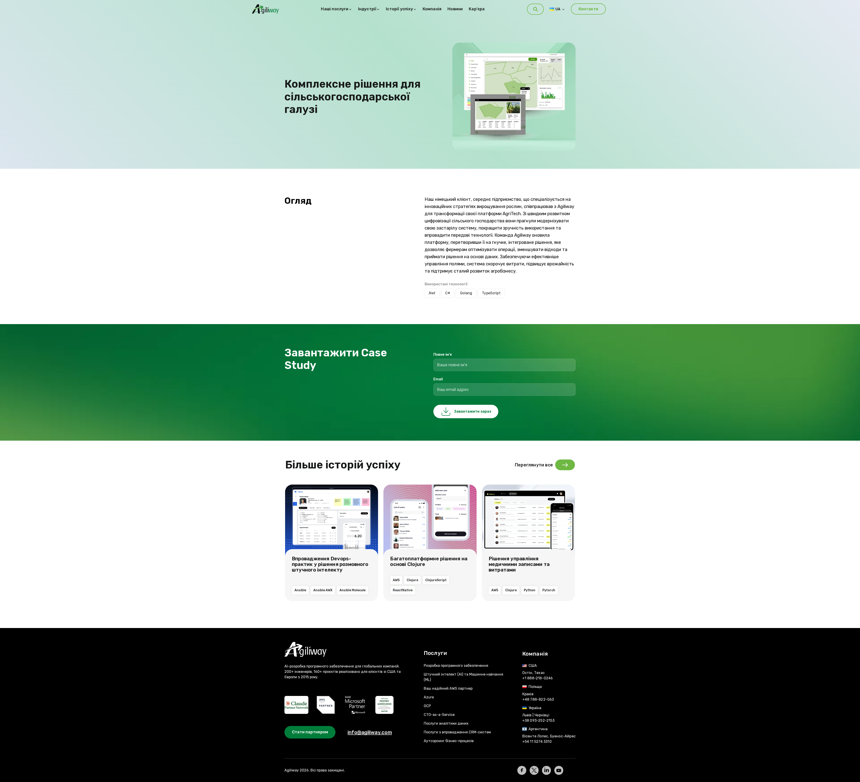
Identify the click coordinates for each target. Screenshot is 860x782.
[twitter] (534, 770)
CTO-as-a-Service (439, 715)
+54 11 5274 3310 (537, 741)
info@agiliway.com (370, 732)
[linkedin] (546, 770)
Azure (429, 697)
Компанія (432, 9)
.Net (431, 293)
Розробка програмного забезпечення (456, 665)
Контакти (588, 8)
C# (447, 293)
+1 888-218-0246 (537, 678)
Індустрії (367, 9)
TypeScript (491, 293)
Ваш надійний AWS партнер (448, 688)
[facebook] (521, 770)
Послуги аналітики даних (446, 723)
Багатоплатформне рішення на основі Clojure (428, 561)
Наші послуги (334, 9)
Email (438, 379)
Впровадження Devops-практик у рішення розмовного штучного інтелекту (330, 564)
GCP (427, 706)
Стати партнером (310, 732)
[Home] (345, 649)
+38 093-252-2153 (538, 720)
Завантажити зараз (472, 411)
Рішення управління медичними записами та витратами (519, 564)
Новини (455, 9)
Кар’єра (477, 9)
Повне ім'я (442, 354)
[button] (535, 9)
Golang (466, 293)
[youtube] (558, 770)
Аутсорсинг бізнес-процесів (449, 741)
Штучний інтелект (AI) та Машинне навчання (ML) (463, 677)
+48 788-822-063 (538, 699)
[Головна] (265, 9)
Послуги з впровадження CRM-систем (457, 732)
